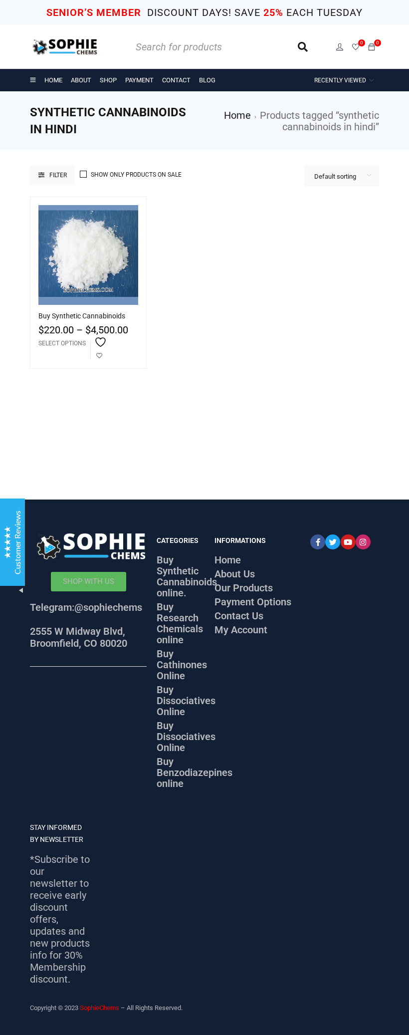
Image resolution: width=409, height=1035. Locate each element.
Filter (58, 175)
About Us (234, 574)
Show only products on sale (136, 174)
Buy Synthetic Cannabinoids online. (187, 576)
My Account (240, 630)
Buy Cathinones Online (182, 665)
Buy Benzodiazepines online (194, 772)
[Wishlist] (355, 47)
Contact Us (238, 616)
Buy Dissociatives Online (186, 701)
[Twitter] (332, 541)
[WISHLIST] (99, 349)
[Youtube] (348, 541)
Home (237, 115)
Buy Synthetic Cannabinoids (81, 316)
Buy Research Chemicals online (180, 623)
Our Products (243, 588)
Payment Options (252, 602)
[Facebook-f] (317, 541)
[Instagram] (363, 541)
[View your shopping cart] (371, 46)
